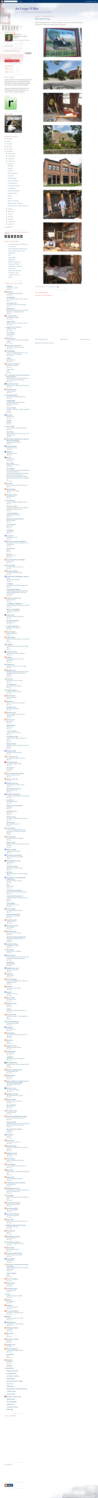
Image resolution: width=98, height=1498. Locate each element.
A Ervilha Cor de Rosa (13, 1376)
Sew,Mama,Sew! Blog (12, 736)
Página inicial (64, 339)
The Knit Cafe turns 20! (12, 537)
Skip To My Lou (11, 338)
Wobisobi (9, 657)
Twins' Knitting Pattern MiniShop (16, 560)
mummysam (10, 701)
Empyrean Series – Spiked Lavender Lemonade (18, 385)
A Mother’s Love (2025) (12, 287)
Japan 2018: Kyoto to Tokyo (13, 775)
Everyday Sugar (11, 1394)
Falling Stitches (11, 1075)
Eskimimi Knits (11, 401)
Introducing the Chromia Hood (14, 442)
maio (9, 214)
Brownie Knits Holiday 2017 (13, 824)
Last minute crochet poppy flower (14, 752)
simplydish (9, 1027)
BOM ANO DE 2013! (12, 1238)
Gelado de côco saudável (12, 365)
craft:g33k (9, 974)
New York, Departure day (12, 1307)
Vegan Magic (10, 1195)
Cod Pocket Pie (10, 531)
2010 (8, 151)
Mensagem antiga (85, 339)
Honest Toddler (11, 1259)
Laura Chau (10, 800)
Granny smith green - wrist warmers (15, 1318)
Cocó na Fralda (11, 565)
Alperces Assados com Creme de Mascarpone (17, 485)
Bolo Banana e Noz (11, 555)
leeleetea (9, 1009)
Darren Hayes (10, 432)
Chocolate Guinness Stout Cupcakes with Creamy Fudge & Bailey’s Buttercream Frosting (18, 957)
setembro (10, 161)
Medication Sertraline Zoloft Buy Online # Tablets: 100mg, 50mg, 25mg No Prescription (18, 1124)
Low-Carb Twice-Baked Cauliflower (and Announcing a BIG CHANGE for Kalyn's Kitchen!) (16, 831)
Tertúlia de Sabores (12, 690)
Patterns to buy (10, 561)
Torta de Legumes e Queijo (13, 317)
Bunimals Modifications (12, 633)
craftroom (9, 1305)
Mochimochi (11, 253)
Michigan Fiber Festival (13, 1188)
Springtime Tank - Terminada (15, 203)
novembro (11, 156)
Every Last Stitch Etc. (12, 1311)
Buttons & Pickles (11, 744)
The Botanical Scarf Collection (13, 851)
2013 (8, 144)
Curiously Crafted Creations (14, 1253)
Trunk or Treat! (10, 975)
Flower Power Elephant (14, 191)
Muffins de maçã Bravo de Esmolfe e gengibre (17, 873)
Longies (10, 196)
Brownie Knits (10, 822)
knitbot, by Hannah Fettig (13, 914)
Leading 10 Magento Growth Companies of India (18, 605)
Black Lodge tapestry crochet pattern (15, 856)
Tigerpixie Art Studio (14, 264)
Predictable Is (10, 1130)
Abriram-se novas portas (12, 969)
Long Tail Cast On (11, 334)
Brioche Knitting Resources (13, 708)
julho (9, 209)
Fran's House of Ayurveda (14, 1203)
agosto (10, 163)
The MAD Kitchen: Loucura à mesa (15, 567)
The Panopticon (11, 1033)
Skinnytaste (10, 292)
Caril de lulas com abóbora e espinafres (15, 347)
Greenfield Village (43, 19)
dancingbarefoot (11, 1322)
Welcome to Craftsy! (12, 506)
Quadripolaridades (12, 495)
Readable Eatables (12, 1146)
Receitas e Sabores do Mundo (14, 805)
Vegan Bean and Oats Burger (13, 611)
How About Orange (12, 1111)
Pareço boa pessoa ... (11, 496)
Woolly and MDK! (11, 520)
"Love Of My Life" (12, 183)
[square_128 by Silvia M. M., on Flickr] (11, 109)
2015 (8, 139)
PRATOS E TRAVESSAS (13, 794)
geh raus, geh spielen (12, 1208)
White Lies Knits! (11, 849)
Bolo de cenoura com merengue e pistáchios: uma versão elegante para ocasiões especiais (18, 378)
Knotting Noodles (11, 751)
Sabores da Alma (11, 712)
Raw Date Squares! (11, 1029)
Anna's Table (10, 1219)
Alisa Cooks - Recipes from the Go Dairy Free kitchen (17, 1265)
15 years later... (10, 1284)
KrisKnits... (10, 986)
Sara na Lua (10, 1384)
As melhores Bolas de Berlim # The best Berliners (18, 796)
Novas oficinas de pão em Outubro (14, 680)
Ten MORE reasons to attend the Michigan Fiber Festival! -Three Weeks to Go (18, 1190)
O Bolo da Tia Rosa (12, 652)
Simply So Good (11, 842)
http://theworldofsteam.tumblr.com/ (16, 937)
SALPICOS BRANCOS (13, 1022)
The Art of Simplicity (12, 1279)
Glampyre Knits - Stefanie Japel (16, 251)
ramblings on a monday (12, 993)
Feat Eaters (10, 171)
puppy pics (9, 1340)
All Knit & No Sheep (12, 944)
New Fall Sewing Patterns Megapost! (15, 838)
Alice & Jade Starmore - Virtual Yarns (18, 244)
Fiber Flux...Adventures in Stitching (16, 541)
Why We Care (10, 727)
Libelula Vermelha (12, 173)
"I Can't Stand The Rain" (14, 186)
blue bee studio (11, 998)
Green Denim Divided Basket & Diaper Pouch (17, 585)
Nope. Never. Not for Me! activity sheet (16, 703)
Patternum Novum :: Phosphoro (14, 951)
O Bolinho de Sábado (12, 1328)
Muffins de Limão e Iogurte (13, 490)
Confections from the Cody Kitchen (16, 1183)
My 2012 (9, 1232)
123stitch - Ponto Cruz (14, 275)
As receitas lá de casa (12, 756)
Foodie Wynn (10, 1404)
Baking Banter (11, 308)
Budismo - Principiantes (14, 262)
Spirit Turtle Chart (11, 862)
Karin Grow (10, 1040)
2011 (8, 149)
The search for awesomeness (14, 855)
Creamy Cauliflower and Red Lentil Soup (16, 1166)
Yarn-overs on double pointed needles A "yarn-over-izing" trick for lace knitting (17, 353)
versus (8, 1294)
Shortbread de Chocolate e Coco (14, 627)
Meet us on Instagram (12, 697)
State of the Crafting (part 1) (13, 1249)
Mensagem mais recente (41, 339)
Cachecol (10, 168)
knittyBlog (9, 286)
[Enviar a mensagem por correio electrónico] (57, 286)
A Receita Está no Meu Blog (14, 890)
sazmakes (9, 992)
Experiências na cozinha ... (14, 1236)
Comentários (10, 72)
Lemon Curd (10, 1329)
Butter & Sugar (11, 1283)
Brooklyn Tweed (11, 707)
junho (9, 211)
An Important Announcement (13, 514)
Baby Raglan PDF (11, 964)
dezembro (10, 153)
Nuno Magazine (11, 1378)
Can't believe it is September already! (15, 1312)
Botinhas (10, 198)
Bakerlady (9, 415)
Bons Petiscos (10, 1140)
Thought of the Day (11, 391)
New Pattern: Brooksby (12, 801)
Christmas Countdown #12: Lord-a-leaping (16, 666)
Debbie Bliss (11, 259)
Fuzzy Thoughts (11, 632)
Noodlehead (10, 584)
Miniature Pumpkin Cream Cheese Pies (16, 1058)
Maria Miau (10, 1333)
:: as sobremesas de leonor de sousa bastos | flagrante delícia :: (18, 375)
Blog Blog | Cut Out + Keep (14, 1396)
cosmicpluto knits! (11, 1373)
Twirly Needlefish (11, 1273)
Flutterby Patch (11, 696)
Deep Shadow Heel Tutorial (13, 464)
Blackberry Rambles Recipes (14, 1070)
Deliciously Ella (11, 725)
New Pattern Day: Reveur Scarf (14, 1084)
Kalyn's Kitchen (11, 828)
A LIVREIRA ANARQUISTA (14, 604)
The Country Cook (12, 303)
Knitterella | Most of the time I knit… (16, 1225)
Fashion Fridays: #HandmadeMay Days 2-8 (17, 1010)
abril (9, 216)
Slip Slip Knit (10, 962)
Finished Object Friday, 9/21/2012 (14, 1255)
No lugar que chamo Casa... (14, 598)
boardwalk (9, 1005)
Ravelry (10, 277)
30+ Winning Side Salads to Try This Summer (17, 299)
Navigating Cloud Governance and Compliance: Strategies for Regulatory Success (17, 508)
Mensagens (10, 69)
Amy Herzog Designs (12, 513)
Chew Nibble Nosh (11, 684)
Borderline (9, 422)
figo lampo (9, 872)
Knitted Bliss (10, 1368)
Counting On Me (11, 1051)
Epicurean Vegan (11, 817)
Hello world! (9, 526)
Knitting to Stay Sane (12, 783)
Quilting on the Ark (12, 1153)
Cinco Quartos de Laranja (14, 345)
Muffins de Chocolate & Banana (14, 1047)
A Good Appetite (11, 1164)
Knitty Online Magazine (14, 270)
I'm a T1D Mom (10, 1053)
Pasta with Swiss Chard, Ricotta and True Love (17, 1221)
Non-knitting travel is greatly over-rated (15, 784)
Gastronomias (12, 268)
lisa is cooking (10, 426)
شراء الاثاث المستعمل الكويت (14, 732)
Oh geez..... (9, 1041)
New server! (9, 1077)
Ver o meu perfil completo (22, 40)
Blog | (8, 885)
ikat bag (9, 457)
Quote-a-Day (10, 721)
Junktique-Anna (11, 1345)
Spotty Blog (9, 1361)
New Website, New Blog (12, 1226)
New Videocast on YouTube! (13, 916)
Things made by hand (12, 1371)
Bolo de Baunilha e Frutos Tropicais (15, 1095)
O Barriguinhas (11, 903)
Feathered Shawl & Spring (13, 945)
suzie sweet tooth (11, 955)
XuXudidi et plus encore (13, 968)
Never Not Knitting (12, 979)
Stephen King (12, 257)
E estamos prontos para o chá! (13, 1142)
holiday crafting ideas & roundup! (14, 1295)
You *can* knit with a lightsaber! (15, 773)
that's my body (10, 1106)
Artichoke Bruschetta (11, 1290)
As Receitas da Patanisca (13, 364)
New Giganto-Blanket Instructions (14, 910)
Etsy (9, 255)
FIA (8, 1335)
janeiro (10, 224)
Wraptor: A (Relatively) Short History (15, 1160)
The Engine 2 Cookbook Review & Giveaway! (17, 818)
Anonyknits (10, 1360)
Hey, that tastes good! (12, 926)
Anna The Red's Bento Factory (15, 896)
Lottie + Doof (10, 369)
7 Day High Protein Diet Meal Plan (15, 293)
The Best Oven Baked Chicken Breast (15, 616)
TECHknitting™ (11, 351)
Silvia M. (18, 34)
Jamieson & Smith (12, 446)
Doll (8, 1356)
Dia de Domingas (11, 489)
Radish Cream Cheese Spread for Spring (16, 1118)
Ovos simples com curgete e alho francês (16, 758)
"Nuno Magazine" (12, 178)
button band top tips (11, 359)
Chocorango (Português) (13, 589)
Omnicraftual (10, 1247)
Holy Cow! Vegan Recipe (13, 609)
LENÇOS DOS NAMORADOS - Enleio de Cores (18, 577)
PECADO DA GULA (12, 1062)
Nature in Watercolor (12, 779)
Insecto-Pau (11, 176)
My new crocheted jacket (12, 1210)
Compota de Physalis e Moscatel (14, 691)
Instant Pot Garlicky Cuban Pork (14, 686)
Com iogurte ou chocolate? (13, 1023)
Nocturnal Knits (11, 909)
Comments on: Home (12, 1407)
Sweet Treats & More (12, 866)
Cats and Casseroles (12, 1288)
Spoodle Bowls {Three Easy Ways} (15, 868)
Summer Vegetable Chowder (13, 1089)
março (10, 219)
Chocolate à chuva (12, 1003)
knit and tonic (10, 768)
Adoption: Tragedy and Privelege (14, 1101)
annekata (9, 420)
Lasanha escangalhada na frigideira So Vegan (17, 502)
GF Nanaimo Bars (11, 622)
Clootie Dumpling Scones (12, 1071)
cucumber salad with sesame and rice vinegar (17, 323)
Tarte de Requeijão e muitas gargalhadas (16, 653)
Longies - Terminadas (13, 181)
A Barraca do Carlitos (11, 328)
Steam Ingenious (11, 837)
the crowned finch (11, 1105)
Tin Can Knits (10, 333)
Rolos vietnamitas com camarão (14, 933)
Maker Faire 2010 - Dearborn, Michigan (18, 206)
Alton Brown (10, 530)
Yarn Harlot (10, 1134)
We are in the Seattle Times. (13, 1215)
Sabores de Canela (12, 931)
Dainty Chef (10, 1409)
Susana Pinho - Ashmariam (15, 266)
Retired (8, 550)
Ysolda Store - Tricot (13, 273)
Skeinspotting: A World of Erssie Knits (17, 1389)
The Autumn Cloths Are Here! (14, 988)
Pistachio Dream (10, 416)
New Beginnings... (11, 1301)
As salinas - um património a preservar (15, 1243)
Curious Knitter (11, 1159)
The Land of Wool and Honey (14, 1129)
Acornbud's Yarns (11, 389)
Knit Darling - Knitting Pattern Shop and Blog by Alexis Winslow (18, 439)
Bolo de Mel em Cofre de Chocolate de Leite (17, 892)
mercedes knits (11, 548)
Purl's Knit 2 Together (13, 1339)
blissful (8, 1316)
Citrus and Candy (11, 1122)
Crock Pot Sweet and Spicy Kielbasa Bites (16, 304)
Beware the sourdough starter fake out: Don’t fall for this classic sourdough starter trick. (18, 310)
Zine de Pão (10, 679)
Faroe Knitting (11, 468)
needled (9, 358)
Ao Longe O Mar (26, 8)
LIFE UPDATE (10, 927)
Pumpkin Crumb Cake (12, 453)
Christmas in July (11, 921)
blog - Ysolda (10, 463)
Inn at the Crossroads (12, 384)
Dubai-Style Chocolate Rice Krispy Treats (16, 396)
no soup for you (11, 500)
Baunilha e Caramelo (12, 1094)
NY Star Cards (10, 720)
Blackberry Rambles (12, 571)
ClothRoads (10, 644)
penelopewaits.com (12, 811)
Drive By (9, 1136)
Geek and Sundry (11, 524)
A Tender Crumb (11, 1391)
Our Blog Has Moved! (12, 447)
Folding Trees (10, 1386)
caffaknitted (10, 1057)
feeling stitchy (10, 664)
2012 (8, 146)
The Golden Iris (11, 1231)
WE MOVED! (10, 1260)
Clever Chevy (10, 769)
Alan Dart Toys (12, 246)
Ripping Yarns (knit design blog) (15, 519)
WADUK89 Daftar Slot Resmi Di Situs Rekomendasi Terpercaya (16, 402)
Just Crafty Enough (12, 762)
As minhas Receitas (12, 316)
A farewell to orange (11, 1112)
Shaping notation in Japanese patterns (15, 1324)
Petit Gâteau (9, 807)
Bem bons (9, 554)
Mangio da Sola (11, 1399)
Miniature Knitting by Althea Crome (17, 249)
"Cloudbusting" (12, 188)
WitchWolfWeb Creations (13, 861)
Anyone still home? (11, 1184)
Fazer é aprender (10, 886)
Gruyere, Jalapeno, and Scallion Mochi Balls (17, 428)
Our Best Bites (10, 297)
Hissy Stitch (10, 1170)
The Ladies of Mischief (13, 1214)
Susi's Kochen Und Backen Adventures (17, 1116)
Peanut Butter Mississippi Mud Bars (15, 1350)
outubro (10, 158)
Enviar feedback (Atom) (48, 343)
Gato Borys (10, 166)
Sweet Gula (10, 483)
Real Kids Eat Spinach (13, 620)
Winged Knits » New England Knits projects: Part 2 (16, 878)
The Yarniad (10, 949)
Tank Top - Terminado (13, 201)
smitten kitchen (11, 321)
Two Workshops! (11, 459)
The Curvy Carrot (11, 1088)
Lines (8, 371)
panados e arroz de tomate (14, 327)
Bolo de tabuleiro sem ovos (13, 904)
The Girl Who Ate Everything (15, 1381)
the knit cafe (10, 536)
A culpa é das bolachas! (13, 626)
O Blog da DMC (11, 637)
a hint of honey (11, 615)
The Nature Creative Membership (14, 572)
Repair (8, 1274)
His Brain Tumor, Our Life (14, 789)
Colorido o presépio (11, 599)
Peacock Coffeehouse (12, 1349)
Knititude (9, 1366)
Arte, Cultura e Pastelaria (13, 1242)
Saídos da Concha (11, 1014)
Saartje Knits (10, 1354)
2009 (8, 227)
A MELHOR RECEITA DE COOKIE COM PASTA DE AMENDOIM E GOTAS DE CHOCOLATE (17, 592)
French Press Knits (12, 920)
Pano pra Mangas (11, 408)
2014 (8, 141)
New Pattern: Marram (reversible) (14, 880)
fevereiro (10, 221)
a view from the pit (12, 731)
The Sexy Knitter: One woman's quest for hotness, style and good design (18, 1081)
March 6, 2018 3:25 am (12, 790)
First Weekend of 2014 (12, 1154)
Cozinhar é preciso (12, 1046)
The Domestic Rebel (12, 395)
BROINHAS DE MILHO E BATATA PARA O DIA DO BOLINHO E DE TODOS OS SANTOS (18, 673)
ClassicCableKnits (11, 1402)
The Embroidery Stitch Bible (13, 579)
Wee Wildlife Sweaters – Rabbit (14, 763)
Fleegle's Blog (10, 1177)
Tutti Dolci (9, 452)
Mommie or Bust (11, 1099)
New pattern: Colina (11, 999)
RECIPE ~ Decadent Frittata (13, 1204)
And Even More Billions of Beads (14, 1178)
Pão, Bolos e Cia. (11, 670)
